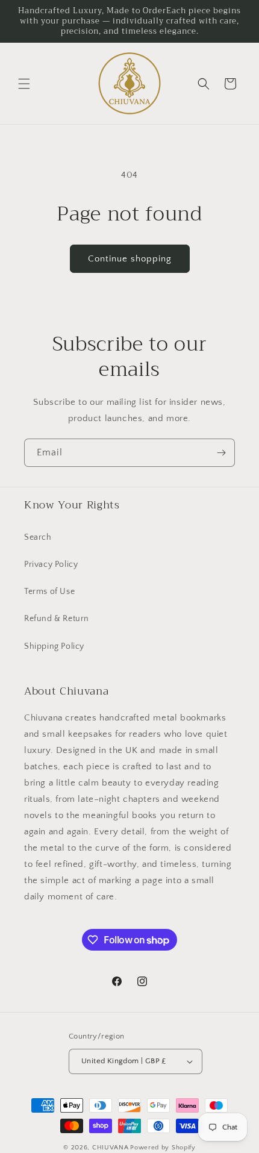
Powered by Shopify (163, 1147)
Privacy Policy (51, 564)
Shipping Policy (54, 646)
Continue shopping (130, 259)
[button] (24, 83)
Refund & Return (56, 618)
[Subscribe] (221, 453)
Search (38, 537)
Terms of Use (49, 591)
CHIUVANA (110, 1147)
